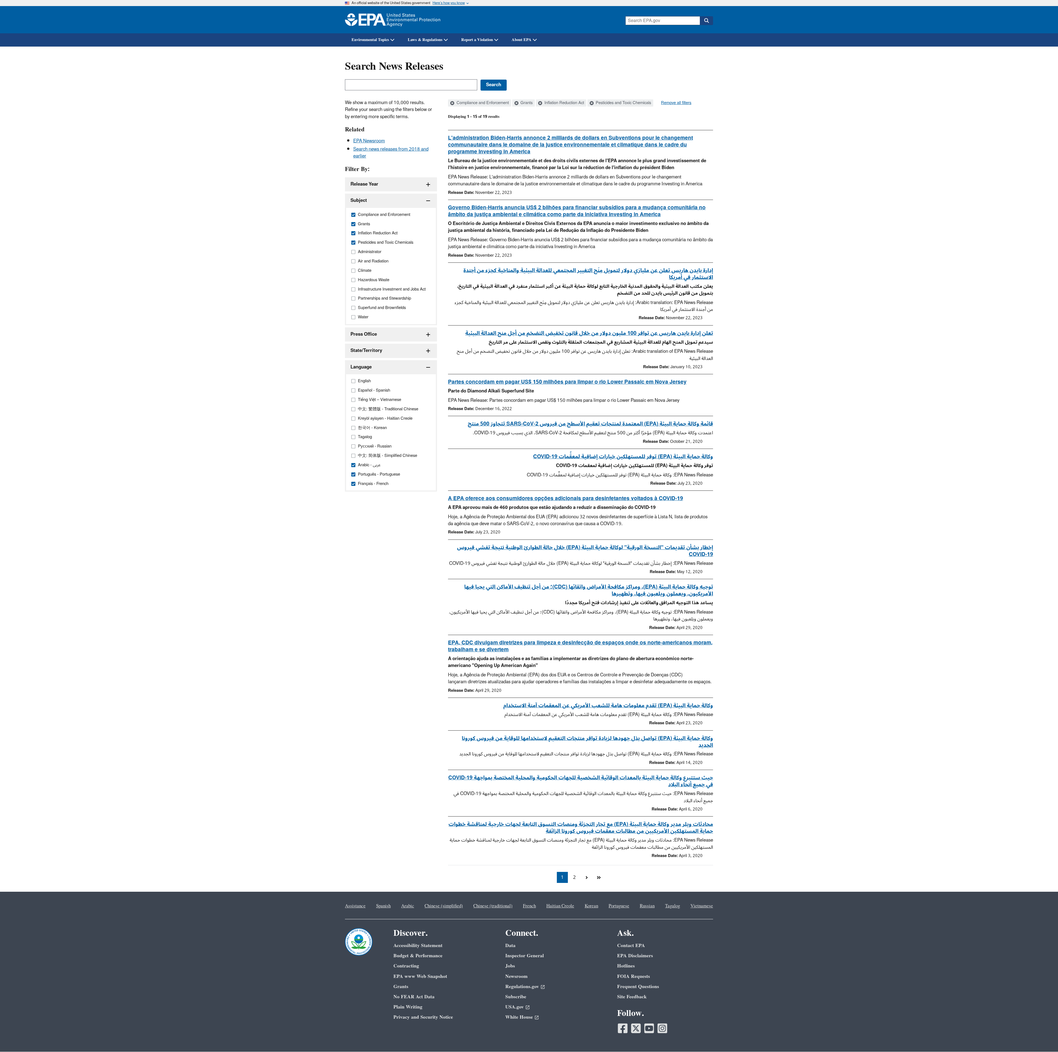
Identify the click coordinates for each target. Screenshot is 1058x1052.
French (529, 906)
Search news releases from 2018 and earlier (390, 152)
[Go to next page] (586, 877)
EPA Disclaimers (635, 956)
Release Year (364, 184)
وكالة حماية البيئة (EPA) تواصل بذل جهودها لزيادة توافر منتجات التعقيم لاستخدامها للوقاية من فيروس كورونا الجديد (587, 742)
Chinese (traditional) (492, 906)
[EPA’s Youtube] (649, 1028)
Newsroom (516, 976)
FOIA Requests (633, 976)
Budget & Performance (417, 956)
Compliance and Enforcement (482, 103)
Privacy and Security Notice (423, 1017)
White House (519, 1017)
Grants (526, 103)
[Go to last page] (598, 877)
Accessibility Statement (417, 945)
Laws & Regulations (425, 40)
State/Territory (366, 351)
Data (510, 945)
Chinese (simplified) (444, 906)
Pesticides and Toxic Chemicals (623, 103)
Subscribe (515, 997)
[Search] (706, 20)
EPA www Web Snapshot (420, 976)
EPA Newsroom (369, 141)
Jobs (510, 966)
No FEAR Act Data (413, 997)
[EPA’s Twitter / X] (635, 1028)
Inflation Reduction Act (563, 103)
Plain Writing (407, 1007)
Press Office (363, 334)
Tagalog (672, 906)
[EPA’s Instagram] (662, 1028)
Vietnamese (701, 906)
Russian (647, 906)
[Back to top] (1042, 1036)
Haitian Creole (560, 906)
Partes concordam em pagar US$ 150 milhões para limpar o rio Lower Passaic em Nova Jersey (567, 381)
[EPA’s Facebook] (622, 1028)
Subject (358, 200)
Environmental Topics (370, 40)
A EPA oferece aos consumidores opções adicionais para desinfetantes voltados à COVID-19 (565, 498)
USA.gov (514, 1007)
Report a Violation (477, 40)
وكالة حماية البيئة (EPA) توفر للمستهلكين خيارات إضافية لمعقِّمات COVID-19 (623, 456)
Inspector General (524, 956)
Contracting (406, 966)
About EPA (521, 40)
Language (361, 367)
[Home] (392, 20)
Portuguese (619, 906)
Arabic (407, 906)
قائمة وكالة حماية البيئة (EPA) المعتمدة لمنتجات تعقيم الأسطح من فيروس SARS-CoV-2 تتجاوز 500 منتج (590, 423)
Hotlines (626, 966)
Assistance (355, 906)
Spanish (383, 906)
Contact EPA (631, 945)
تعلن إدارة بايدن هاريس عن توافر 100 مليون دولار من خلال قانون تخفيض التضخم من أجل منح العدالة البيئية (589, 333)
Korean (591, 906)
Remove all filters (676, 103)
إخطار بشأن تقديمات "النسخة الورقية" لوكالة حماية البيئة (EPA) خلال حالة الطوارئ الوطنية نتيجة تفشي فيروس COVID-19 (585, 551)
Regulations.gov (522, 986)
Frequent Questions (638, 986)
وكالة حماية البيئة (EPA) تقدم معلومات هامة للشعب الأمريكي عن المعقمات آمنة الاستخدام (608, 705)
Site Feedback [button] (632, 997)
